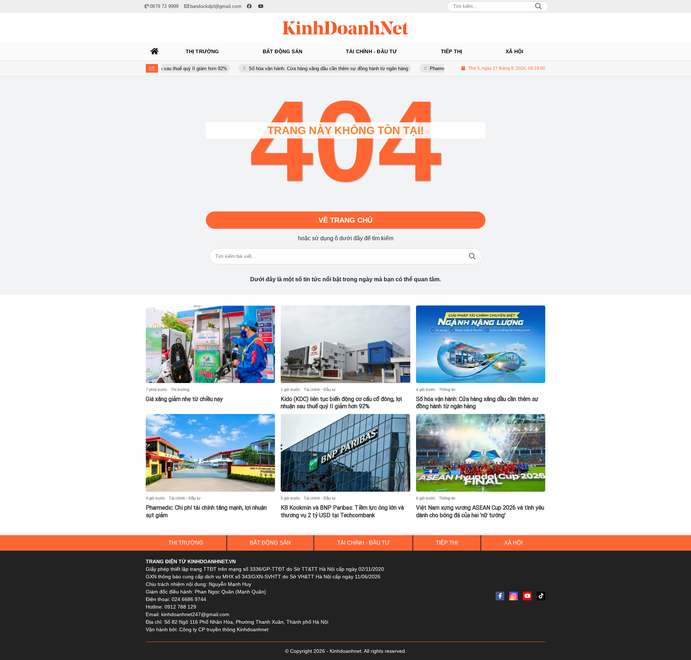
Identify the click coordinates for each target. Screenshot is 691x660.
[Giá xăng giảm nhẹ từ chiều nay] (210, 344)
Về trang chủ (345, 220)
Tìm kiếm (472, 256)
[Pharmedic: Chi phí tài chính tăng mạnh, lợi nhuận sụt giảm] (210, 453)
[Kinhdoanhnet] (345, 27)
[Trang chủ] (155, 51)
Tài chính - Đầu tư (319, 389)
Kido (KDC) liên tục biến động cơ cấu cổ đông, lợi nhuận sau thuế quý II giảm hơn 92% (341, 403)
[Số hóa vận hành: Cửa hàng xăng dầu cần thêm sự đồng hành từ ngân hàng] (480, 344)
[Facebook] (500, 596)
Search (538, 6)
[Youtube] (527, 596)
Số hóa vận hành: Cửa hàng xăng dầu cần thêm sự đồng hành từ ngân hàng (312, 68)
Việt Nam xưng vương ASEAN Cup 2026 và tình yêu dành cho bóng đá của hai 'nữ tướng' (480, 511)
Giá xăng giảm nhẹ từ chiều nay (184, 399)
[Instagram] (513, 596)
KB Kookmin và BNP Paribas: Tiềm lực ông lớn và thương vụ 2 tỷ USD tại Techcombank (342, 511)
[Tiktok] (541, 596)
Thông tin (447, 389)
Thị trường (180, 389)
